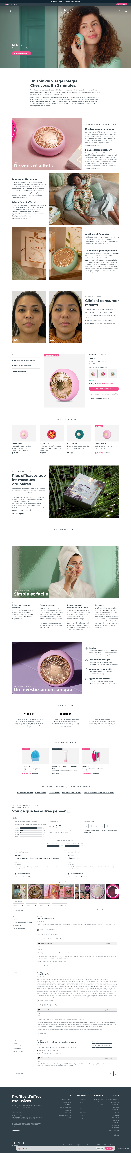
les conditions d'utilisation (30, 1124)
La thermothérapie (25, 793)
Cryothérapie (40, 793)
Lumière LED (54, 793)
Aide (101, 1104)
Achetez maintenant (21, 53)
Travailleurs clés (114, 1130)
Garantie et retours (65, 1107)
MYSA (117, 1112)
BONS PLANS (121, 4)
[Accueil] (65, 11)
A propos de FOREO (112, 1099)
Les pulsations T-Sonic (71, 793)
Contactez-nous (66, 1099)
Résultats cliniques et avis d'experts (99, 793)
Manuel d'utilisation (19, 371)
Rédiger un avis (107, 354)
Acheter (109, 1148)
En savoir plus (18, 514)
